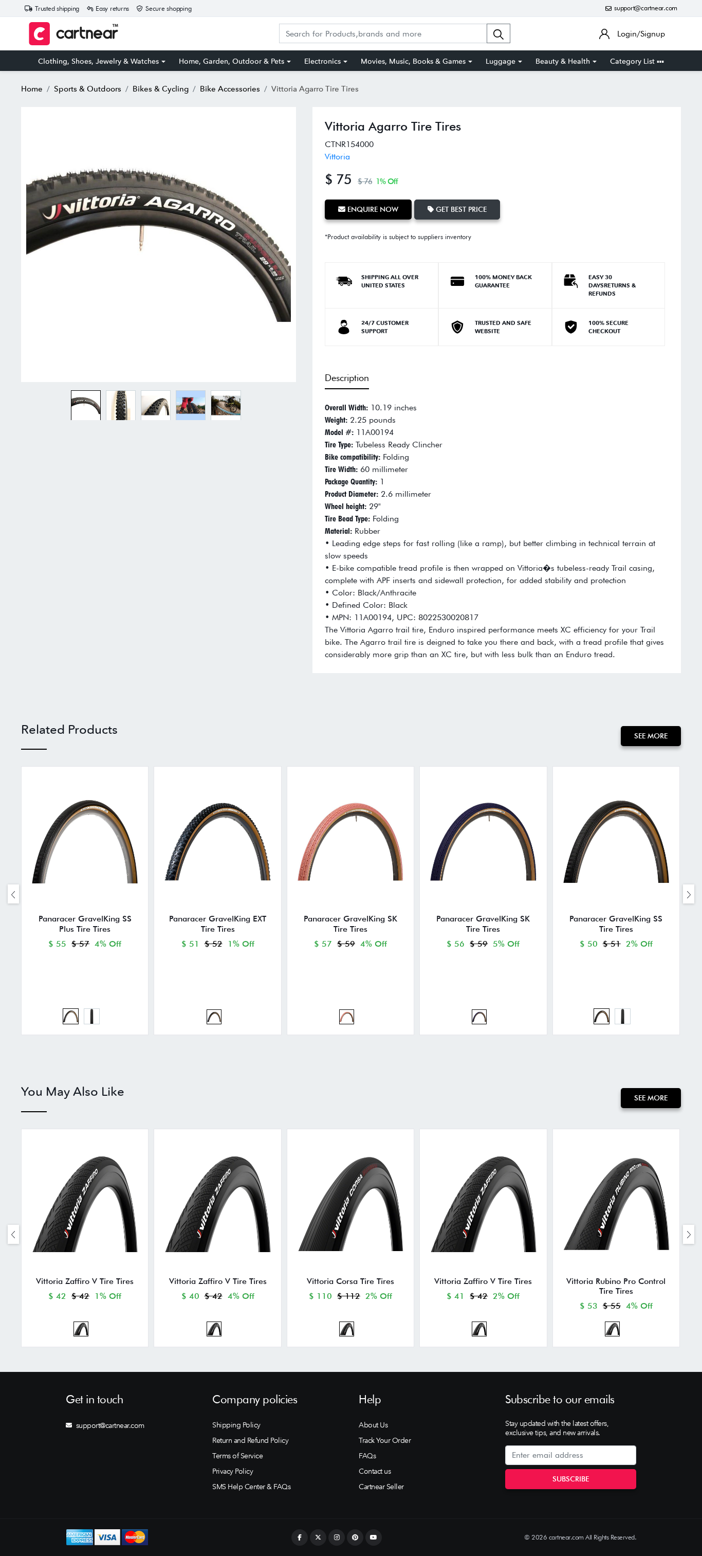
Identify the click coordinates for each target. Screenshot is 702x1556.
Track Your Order (385, 1440)
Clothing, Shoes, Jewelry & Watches (98, 61)
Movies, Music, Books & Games (413, 61)
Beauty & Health (562, 61)
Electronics (322, 61)
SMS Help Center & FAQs (251, 1486)
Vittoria (337, 156)
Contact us (375, 1471)
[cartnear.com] (73, 33)
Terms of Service (237, 1455)
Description (347, 377)
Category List (633, 61)
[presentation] (13, 893)
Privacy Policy (232, 1471)
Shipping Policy (236, 1425)
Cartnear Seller (381, 1486)
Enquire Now (371, 209)
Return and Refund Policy (250, 1440)
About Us (373, 1425)
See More (651, 736)
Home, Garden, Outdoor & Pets (231, 61)
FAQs (367, 1455)
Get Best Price (460, 209)
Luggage (500, 61)
